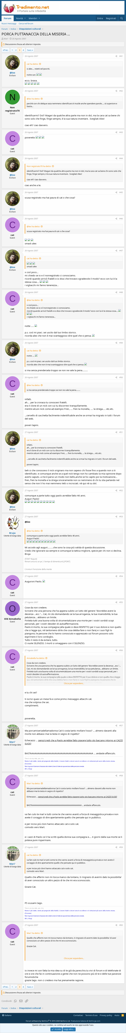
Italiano (8, 1015)
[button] (25, 18)
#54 (121, 576)
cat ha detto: (32, 64)
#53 (121, 516)
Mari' (6, 38)
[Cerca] (121, 18)
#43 (121, 132)
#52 (121, 490)
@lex (12, 72)
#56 (121, 650)
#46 (121, 218)
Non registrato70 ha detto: (39, 166)
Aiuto (116, 1015)
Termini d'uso (91, 1015)
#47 (121, 250)
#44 (121, 158)
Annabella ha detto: (36, 658)
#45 (121, 192)
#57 (121, 725)
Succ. (29, 50)
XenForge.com (94, 1021)
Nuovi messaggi (9, 23)
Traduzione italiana (78, 1021)
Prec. (6, 50)
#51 (121, 432)
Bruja (12, 532)
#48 (121, 292)
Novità (19, 18)
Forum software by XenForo (48, 1021)
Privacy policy (106, 1015)
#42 (121, 91)
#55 (121, 602)
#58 (121, 775)
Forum (7, 18)
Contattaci (78, 1015)
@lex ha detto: (33, 98)
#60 (121, 925)
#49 (121, 343)
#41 (121, 56)
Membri (33, 18)
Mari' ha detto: (33, 783)
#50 (121, 377)
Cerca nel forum (26, 23)
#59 (121, 847)
